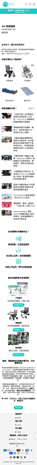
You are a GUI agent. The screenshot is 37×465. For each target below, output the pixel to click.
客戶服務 (18, 432)
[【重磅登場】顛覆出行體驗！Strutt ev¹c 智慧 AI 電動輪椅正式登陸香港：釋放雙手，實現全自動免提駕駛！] (7, 157)
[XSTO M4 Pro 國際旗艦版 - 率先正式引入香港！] (7, 196)
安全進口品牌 (12, 256)
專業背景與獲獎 (9, 384)
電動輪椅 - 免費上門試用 (18, 439)
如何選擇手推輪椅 (14, 301)
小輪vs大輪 (25, 301)
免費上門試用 (11, 267)
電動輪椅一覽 (18, 329)
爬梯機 (25, 378)
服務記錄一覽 (18, 354)
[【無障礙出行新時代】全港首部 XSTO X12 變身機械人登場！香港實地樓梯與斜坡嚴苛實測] (7, 173)
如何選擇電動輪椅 (14, 325)
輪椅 (20, 376)
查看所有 (31, 108)
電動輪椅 (15, 376)
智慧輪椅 (18, 378)
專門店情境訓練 (25, 267)
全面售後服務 (23, 244)
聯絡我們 (18, 418)
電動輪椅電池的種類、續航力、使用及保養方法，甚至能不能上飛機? (23, 130)
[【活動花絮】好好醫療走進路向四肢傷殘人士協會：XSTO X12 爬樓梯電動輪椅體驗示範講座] (7, 116)
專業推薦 (12, 244)
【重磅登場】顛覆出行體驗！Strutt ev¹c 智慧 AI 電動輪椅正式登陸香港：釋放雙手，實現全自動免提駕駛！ (24, 161)
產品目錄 (18, 407)
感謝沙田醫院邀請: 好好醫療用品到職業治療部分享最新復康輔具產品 (24, 187)
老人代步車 (28, 376)
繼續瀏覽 (5, 32)
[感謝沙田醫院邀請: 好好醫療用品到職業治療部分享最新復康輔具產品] (7, 186)
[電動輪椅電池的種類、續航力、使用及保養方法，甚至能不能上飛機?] (7, 129)
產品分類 (18, 425)
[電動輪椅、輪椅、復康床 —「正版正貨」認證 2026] (7, 205)
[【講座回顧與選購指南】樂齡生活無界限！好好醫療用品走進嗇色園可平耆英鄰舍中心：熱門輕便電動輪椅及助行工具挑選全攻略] (7, 139)
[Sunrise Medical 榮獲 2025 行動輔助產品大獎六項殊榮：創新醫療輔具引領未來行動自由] (7, 213)
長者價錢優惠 (25, 256)
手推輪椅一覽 (18, 305)
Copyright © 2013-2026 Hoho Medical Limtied (15, 462)
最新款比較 (25, 325)
